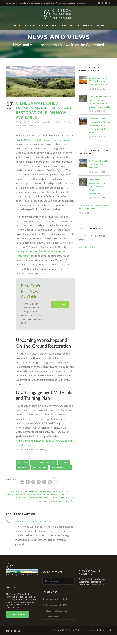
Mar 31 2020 (99, 110)
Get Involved (84, 25)
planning (22, 467)
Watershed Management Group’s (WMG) (48, 139)
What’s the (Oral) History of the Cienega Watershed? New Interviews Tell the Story (99, 125)
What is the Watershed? (57, 599)
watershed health (61, 467)
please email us (97, 584)
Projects (30, 25)
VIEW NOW (59, 304)
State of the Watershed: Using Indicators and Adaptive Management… (97, 186)
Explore (17, 25)
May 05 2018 (99, 171)
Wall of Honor (52, 616)
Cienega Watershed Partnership (44, 122)
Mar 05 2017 (89, 212)
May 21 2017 (99, 197)
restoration (39, 467)
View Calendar (87, 246)
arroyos (22, 462)
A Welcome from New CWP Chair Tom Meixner (99, 164)
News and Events (49, 25)
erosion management (43, 462)
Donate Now (17, 614)
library (63, 462)
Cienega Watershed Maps (57, 605)
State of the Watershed (56, 611)
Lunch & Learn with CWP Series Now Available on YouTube (99, 81)
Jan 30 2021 (98, 88)
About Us (67, 25)
